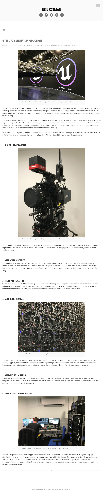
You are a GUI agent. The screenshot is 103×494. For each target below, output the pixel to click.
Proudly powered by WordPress (41, 489)
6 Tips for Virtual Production (22, 41)
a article (14, 135)
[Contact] (62, 15)
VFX (66, 45)
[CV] (56, 15)
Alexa (24, 45)
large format (46, 45)
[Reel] (41, 15)
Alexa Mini (29, 45)
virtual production (73, 45)
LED (52, 45)
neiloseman (17, 45)
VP (79, 45)
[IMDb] (51, 15)
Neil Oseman (51, 9)
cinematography (37, 45)
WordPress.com (66, 489)
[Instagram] (46, 15)
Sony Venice (61, 45)
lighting (55, 45)
